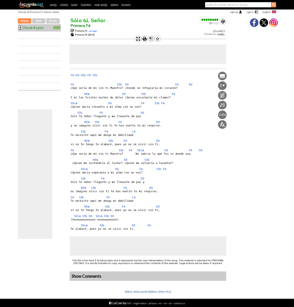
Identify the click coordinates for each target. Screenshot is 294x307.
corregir (93, 31)
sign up (234, 12)
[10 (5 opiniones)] (210, 20)
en (165, 303)
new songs (100, 5)
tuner (74, 5)
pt (170, 303)
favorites (86, 5)
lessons (126, 5)
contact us (179, 303)
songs (53, 5)
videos (114, 5)
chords (64, 5)
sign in (250, 12)
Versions (24, 21)
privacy (153, 303)
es (160, 303)
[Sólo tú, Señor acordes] (137, 291)
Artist (38, 21)
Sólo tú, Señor (88, 20)
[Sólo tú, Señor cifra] (160, 291)
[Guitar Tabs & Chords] (31, 7)
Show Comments (86, 276)
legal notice (140, 303)
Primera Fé (81, 25)
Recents (53, 21)
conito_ (221, 34)
